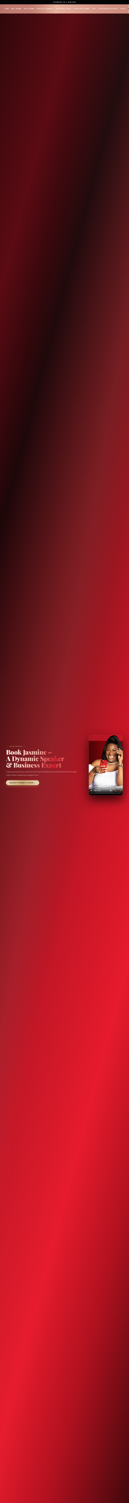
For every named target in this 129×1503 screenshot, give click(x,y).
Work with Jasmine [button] (44, 8)
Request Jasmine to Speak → (22, 783)
